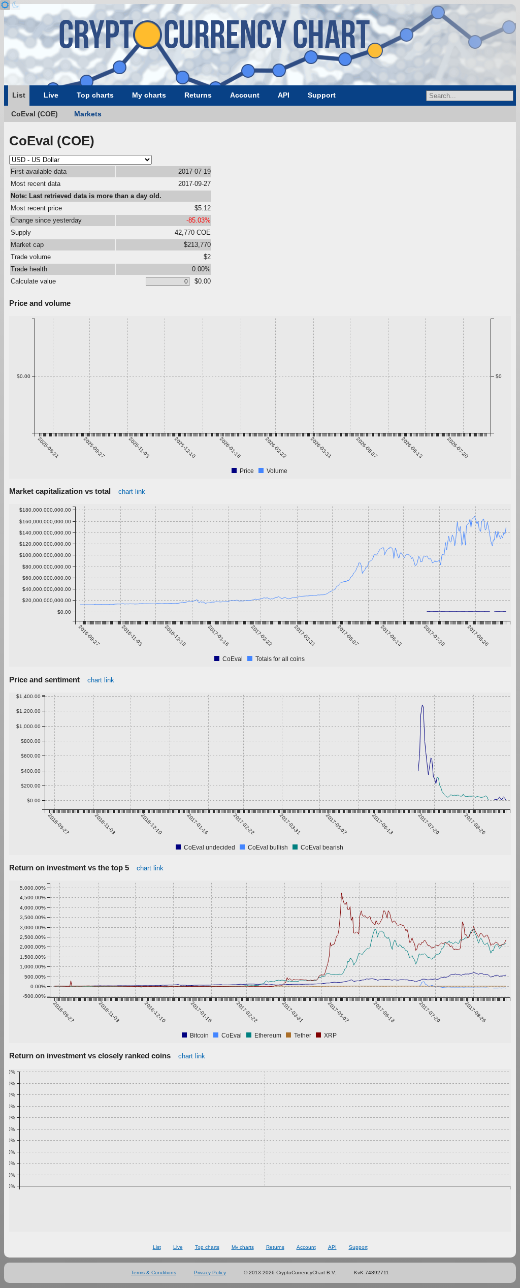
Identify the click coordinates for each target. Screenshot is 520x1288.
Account (244, 95)
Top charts (95, 95)
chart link (131, 491)
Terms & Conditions (153, 1272)
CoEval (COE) (34, 114)
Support (322, 95)
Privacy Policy (210, 1272)
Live (51, 95)
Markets (88, 114)
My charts (149, 95)
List (18, 95)
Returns (198, 95)
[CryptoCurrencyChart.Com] (260, 44)
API (283, 95)
